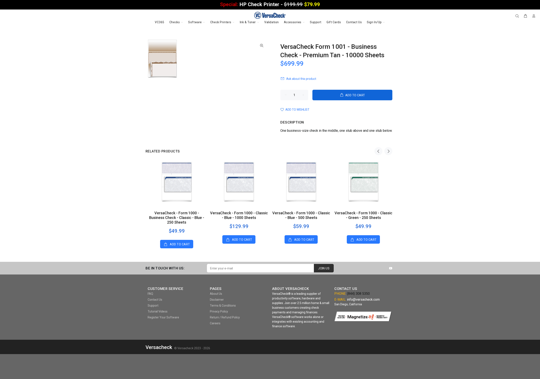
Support (153, 305)
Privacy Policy (219, 311)
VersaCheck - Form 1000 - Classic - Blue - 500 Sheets (301, 215)
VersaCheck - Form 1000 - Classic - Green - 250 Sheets (363, 215)
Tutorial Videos (157, 311)
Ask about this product (301, 78)
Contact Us (155, 299)
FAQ (150, 293)
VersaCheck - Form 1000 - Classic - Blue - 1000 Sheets (239, 215)
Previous (378, 151)
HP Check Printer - (270, 4)
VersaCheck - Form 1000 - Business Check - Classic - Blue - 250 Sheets (176, 217)
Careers (215, 323)
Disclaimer (217, 299)
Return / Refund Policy (225, 317)
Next (388, 151)
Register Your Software (163, 317)
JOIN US (323, 268)
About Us (216, 293)
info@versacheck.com (363, 299)
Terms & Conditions (223, 305)
